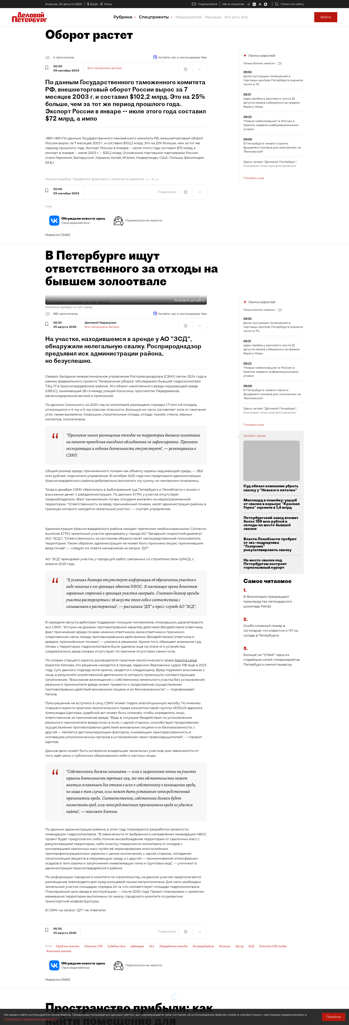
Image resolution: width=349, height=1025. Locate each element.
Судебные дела (116, 946)
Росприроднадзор (203, 946)
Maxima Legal (186, 660)
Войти (326, 17)
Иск (151, 946)
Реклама (213, 17)
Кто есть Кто (236, 17)
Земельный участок (58, 951)
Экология (224, 946)
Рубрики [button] (124, 17)
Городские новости (67, 946)
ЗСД (251, 946)
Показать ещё (253, 178)
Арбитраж (137, 946)
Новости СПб (93, 946)
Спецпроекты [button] (154, 17)
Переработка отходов (173, 946)
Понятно (333, 1017)
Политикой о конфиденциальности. (31, 1019)
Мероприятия (189, 17)
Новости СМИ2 (57, 235)
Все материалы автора (104, 68)
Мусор (239, 946)
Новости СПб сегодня (273, 946)
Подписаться (207, 4)
